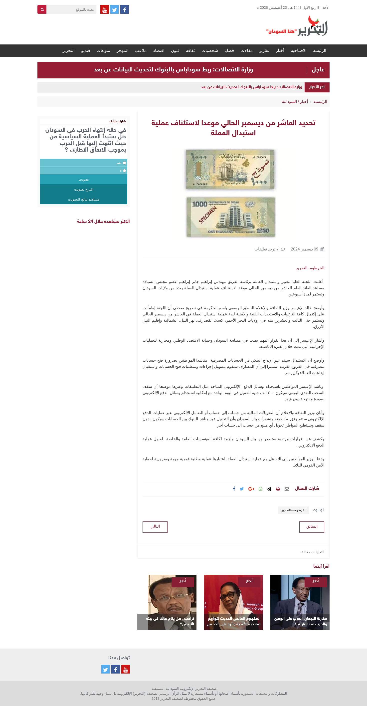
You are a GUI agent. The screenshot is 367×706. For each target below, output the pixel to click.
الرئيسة (319, 50)
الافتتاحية (299, 50)
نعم (119, 163)
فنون (175, 50)
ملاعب (141, 50)
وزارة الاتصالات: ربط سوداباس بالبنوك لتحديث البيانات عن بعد (173, 70)
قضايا (229, 50)
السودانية (289, 101)
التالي (155, 526)
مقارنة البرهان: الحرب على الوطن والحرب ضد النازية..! (300, 622)
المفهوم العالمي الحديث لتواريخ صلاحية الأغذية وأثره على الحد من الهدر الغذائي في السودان (233, 622)
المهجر (123, 50)
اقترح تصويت (83, 189)
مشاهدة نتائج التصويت (84, 199)
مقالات (246, 50)
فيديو (85, 50)
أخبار (280, 50)
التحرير (68, 50)
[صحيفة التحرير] (297, 25)
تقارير (264, 50)
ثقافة (190, 50)
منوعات (103, 50)
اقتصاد (159, 50)
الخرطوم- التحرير (310, 268)
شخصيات (209, 50)
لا (121, 170)
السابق (312, 526)
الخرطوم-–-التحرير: (293, 510)
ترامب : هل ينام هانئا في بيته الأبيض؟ (170, 622)
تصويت (84, 179)
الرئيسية (320, 101)
